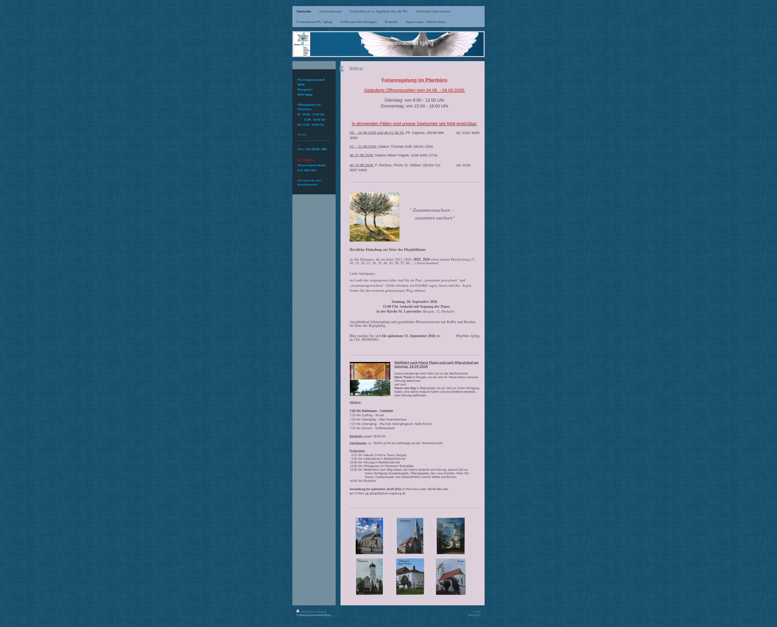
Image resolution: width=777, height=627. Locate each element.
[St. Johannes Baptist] (369, 576)
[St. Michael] (451, 536)
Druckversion (308, 611)
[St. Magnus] (410, 576)
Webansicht (474, 614)
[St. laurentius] (451, 576)
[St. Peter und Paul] (369, 536)
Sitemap (321, 611)
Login (477, 611)
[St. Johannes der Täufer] (410, 536)
